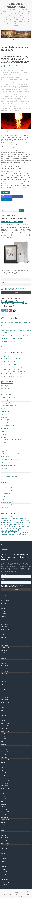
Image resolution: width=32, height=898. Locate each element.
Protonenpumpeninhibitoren (7, 101)
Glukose (23, 86)
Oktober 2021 (4, 699)
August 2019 (4, 762)
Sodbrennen (17, 103)
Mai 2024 (3, 637)
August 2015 (4, 885)
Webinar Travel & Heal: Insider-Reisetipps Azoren (15, 335)
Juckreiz (25, 89)
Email (2, 282)
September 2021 (5, 702)
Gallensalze (3, 86)
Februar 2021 (4, 718)
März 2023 (3, 663)
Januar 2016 (4, 872)
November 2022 (5, 671)
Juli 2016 (3, 856)
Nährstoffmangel (9, 96)
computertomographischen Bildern (8, 79)
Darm (25, 65)
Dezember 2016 (5, 843)
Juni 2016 (3, 858)
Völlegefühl (21, 108)
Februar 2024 (4, 640)
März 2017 (3, 835)
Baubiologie (4, 403)
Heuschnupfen (5, 524)
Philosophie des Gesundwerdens (16, 5)
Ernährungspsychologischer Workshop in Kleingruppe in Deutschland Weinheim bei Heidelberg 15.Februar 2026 (16, 331)
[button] (6, 196)
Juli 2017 (3, 825)
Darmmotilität (27, 79)
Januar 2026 (4, 598)
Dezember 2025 (5, 600)
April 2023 (3, 660)
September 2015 (5, 882)
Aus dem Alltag (5, 394)
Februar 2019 (4, 775)
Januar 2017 (4, 840)
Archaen (26, 74)
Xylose (25, 108)
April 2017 (3, 832)
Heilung (29, 522)
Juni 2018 (3, 796)
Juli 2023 (3, 653)
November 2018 (5, 783)
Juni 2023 (3, 655)
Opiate (17, 100)
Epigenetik (4, 420)
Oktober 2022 (4, 673)
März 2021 (3, 715)
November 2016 (5, 845)
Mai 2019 (3, 767)
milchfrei (3, 530)
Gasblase (8, 86)
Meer (26, 528)
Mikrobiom (3, 96)
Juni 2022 (3, 679)
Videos (3, 508)
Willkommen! (11, 361)
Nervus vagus (10, 98)
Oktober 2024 (4, 627)
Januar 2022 (4, 692)
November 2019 (5, 754)
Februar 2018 (4, 806)
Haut (2, 442)
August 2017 (4, 822)
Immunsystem (22, 526)
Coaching (3, 411)
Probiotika (26, 100)
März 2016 (3, 866)
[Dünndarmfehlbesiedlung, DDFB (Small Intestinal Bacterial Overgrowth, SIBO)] (16, 113)
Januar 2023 (4, 668)
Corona (3, 414)
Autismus (10, 518)
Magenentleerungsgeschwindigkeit (8, 94)
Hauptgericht (6, 487)
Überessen (19, 106)
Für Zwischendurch (8, 485)
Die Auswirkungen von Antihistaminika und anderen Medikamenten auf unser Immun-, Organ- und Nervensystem (14, 371)
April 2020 (3, 741)
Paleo (18, 532)
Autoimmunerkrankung (19, 519)
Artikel (3, 391)
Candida (8, 77)
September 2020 (5, 731)
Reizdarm (15, 101)
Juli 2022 (3, 676)
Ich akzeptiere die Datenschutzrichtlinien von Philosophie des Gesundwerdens (13, 289)
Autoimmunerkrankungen (10, 76)
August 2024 (4, 632)
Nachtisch (5, 493)
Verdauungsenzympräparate (7, 108)
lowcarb (18, 528)
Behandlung (3, 77)
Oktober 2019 (4, 757)
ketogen (2, 528)
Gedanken (4, 434)
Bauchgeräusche (26, 76)
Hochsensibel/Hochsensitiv (8, 454)
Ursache (23, 106)
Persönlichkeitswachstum (8, 477)
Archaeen (22, 74)
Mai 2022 (3, 681)
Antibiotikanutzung (10, 72)
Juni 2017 (3, 827)
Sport (2, 499)
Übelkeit (7, 106)
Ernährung (4, 423)
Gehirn (3, 437)
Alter (28, 70)
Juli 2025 (3, 611)
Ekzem (12, 520)
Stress (21, 534)
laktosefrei (13, 528)
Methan (24, 94)
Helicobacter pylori (22, 88)
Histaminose (19, 89)
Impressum (10, 896)
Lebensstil (4, 462)
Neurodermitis (7, 448)
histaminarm (21, 524)
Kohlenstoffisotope (25, 91)
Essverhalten (15, 84)
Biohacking (4, 408)
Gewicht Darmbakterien (16, 86)
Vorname (3, 276)
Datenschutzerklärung (19, 896)
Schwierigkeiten (21, 101)
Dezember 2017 (5, 812)
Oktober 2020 (4, 728)
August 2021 (4, 705)
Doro (4, 65)
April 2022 (3, 684)
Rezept (9, 534)
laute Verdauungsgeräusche (11, 93)
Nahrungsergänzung (6, 465)
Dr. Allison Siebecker (8, 81)
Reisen (3, 479)
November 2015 (5, 877)
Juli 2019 (3, 765)
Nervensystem (17, 67)
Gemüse (13, 522)
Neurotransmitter (17, 98)
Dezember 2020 (5, 723)
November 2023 (5, 647)
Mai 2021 (3, 710)
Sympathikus (17, 105)
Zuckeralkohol (4, 110)
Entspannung (9, 84)
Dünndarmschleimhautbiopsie (7, 82)
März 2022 (3, 686)
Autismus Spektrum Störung (11, 439)
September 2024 (5, 629)
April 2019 (3, 770)
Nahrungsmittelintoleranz (13, 530)
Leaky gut (20, 93)
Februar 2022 (4, 689)
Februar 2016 (4, 869)
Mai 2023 (3, 658)
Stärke (2, 105)
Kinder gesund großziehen (8, 459)
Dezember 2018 (5, 780)
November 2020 (5, 726)
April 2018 (3, 801)
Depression (7, 520)
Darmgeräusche (19, 79)
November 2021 (5, 697)
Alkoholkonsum (17, 70)
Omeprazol (13, 100)
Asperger (20, 517)
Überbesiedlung (13, 106)
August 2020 (4, 733)
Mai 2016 (3, 861)
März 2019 (3, 772)
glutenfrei (23, 523)
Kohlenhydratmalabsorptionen (14, 91)
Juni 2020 (3, 739)
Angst (16, 517)
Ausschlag (4, 519)
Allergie (10, 517)
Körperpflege (6, 445)
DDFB (2, 81)
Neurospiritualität (6, 471)
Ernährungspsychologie (7, 425)
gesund (17, 522)
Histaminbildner (4, 89)
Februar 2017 (4, 838)
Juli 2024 (3, 634)
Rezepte (3, 482)
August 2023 (4, 650)
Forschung (4, 67)
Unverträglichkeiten (6, 502)
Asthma (25, 517)
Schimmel (4, 496)
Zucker (29, 108)
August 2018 (4, 791)
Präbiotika (21, 100)
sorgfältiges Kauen (24, 103)
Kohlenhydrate (4, 91)
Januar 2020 (4, 749)
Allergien (3, 386)
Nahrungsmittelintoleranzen (20, 96)
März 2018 (3, 804)
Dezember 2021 (5, 694)
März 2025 (3, 619)
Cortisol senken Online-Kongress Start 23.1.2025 (15, 338)
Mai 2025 (3, 616)
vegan (26, 534)
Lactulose (3, 93)
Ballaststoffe (19, 76)
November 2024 (5, 624)
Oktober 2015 (4, 879)
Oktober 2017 (4, 817)
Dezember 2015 (5, 874)
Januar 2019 (4, 778)
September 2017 (5, 819)
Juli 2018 (3, 793)
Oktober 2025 (4, 606)
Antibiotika (3, 72)
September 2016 (5, 851)
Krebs (9, 528)
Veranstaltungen (5, 505)
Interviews (4, 457)
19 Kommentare (15, 110)
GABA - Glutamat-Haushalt (24, 84)
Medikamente (19, 94)
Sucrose (12, 105)
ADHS (2, 517)
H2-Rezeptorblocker (14, 88)
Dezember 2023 (5, 645)
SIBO (26, 101)
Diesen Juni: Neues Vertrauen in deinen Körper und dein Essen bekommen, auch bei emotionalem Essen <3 (15, 324)
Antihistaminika (18, 72)
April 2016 (3, 864)
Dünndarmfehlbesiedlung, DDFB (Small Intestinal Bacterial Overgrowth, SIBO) (15, 59)
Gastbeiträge (4, 431)
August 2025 (4, 608)
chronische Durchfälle (15, 77)
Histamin (10, 67)
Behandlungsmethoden (17, 65)
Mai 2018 (3, 799)
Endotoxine (3, 84)
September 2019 (5, 759)
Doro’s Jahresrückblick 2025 (9, 341)
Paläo (23, 532)
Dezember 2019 (5, 752)
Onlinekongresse (6, 474)
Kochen (6, 528)
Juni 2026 (3, 595)
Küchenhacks (6, 490)
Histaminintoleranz (12, 89)
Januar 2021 (4, 720)
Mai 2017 (3, 830)
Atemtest (3, 76)
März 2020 (3, 744)
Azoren (3, 400)
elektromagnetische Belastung (21, 82)
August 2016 (4, 853)
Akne (5, 517)
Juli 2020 (3, 736)
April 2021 (3, 713)
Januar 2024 (4, 642)
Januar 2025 (4, 621)
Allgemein (4, 388)
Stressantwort (7, 105)
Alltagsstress (24, 70)
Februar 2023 (4, 666)
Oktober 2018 (4, 786)
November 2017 (5, 814)
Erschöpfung (6, 523)
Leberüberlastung (26, 93)
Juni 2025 (3, 613)
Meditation (22, 528)
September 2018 (5, 788)
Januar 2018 (4, 809)
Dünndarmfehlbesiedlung (18, 81)
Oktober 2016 (4, 848)
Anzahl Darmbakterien (15, 74)
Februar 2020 (4, 746)
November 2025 (5, 603)
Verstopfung (16, 108)
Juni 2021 (3, 707)
